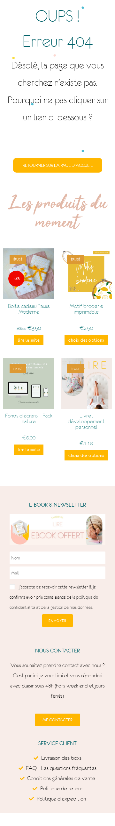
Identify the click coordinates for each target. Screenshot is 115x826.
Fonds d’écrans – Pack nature (28, 418)
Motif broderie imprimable (86, 309)
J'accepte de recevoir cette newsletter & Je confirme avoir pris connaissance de (54, 597)
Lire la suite (29, 340)
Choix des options (86, 340)
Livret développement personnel (86, 421)
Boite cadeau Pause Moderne (29, 309)
